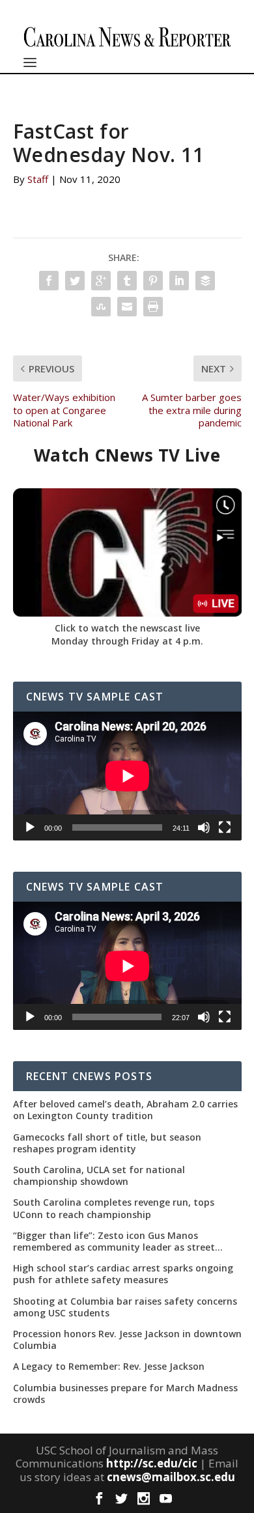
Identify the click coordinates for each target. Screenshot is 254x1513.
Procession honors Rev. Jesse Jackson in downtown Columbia (127, 1340)
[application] (127, 776)
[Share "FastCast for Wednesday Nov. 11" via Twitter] (75, 281)
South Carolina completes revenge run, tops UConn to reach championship (113, 1208)
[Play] (29, 827)
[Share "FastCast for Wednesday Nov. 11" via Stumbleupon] (101, 307)
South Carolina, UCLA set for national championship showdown (99, 1175)
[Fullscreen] (224, 827)
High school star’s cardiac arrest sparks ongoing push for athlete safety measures (123, 1274)
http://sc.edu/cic (151, 1463)
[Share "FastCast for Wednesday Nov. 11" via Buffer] (205, 281)
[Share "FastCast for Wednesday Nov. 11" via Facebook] (49, 281)
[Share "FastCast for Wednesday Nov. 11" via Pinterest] (153, 281)
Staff (37, 179)
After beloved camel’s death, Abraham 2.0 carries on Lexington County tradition (125, 1110)
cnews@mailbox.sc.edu (171, 1476)
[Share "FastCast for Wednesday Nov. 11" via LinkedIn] (179, 281)
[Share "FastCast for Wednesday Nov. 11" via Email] (127, 307)
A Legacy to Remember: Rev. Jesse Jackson (109, 1366)
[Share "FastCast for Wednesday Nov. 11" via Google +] (101, 281)
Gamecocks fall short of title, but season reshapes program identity (107, 1143)
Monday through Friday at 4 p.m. (127, 641)
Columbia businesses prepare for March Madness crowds (125, 1394)
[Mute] (203, 827)
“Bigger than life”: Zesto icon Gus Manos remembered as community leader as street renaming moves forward (114, 1241)
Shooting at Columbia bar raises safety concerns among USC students (125, 1307)
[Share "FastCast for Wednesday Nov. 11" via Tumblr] (127, 281)
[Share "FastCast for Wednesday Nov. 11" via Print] (153, 307)
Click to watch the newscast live (127, 628)
